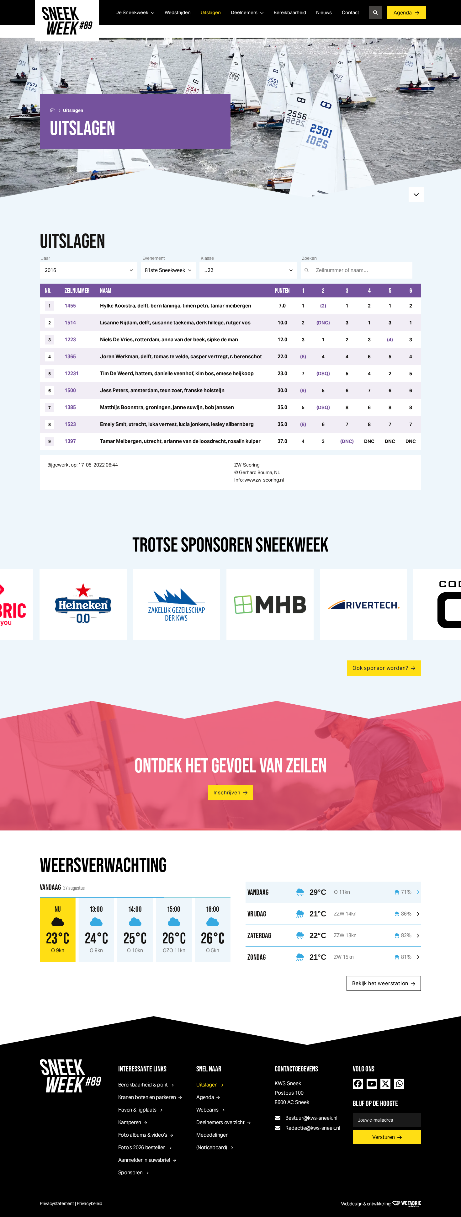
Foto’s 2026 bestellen (142, 1147)
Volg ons (363, 1069)
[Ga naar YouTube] (372, 1084)
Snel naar (208, 1069)
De (131, 12)
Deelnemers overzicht (220, 1122)
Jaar (45, 258)
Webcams (207, 1110)
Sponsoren (130, 1172)
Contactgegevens (296, 1069)
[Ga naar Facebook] (358, 1084)
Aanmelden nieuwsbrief (144, 1160)
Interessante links (142, 1069)
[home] (67, 20)
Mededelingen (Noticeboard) (212, 1141)
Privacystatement (57, 1203)
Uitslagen (211, 12)
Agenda (403, 12)
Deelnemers (244, 12)
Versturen (383, 1137)
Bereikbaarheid (290, 12)
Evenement (153, 258)
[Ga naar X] (385, 1084)
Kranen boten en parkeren (147, 1097)
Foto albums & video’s (142, 1135)
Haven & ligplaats (137, 1110)
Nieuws (324, 12)
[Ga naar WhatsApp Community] (399, 1084)
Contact (350, 12)
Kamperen (129, 1122)
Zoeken (309, 258)
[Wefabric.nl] (406, 1204)
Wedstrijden (178, 12)
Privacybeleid (89, 1203)
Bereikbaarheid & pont (143, 1084)
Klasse (207, 258)
